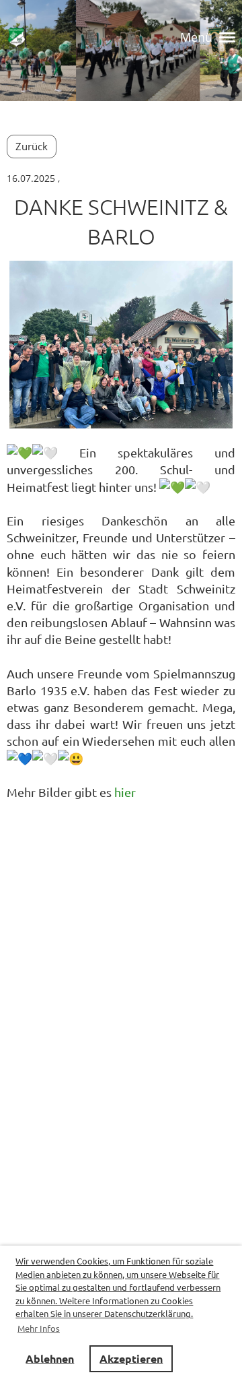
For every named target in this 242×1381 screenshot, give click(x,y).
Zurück (31, 146)
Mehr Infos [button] (38, 1328)
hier (125, 792)
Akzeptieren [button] (131, 1358)
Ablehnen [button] (50, 1358)
